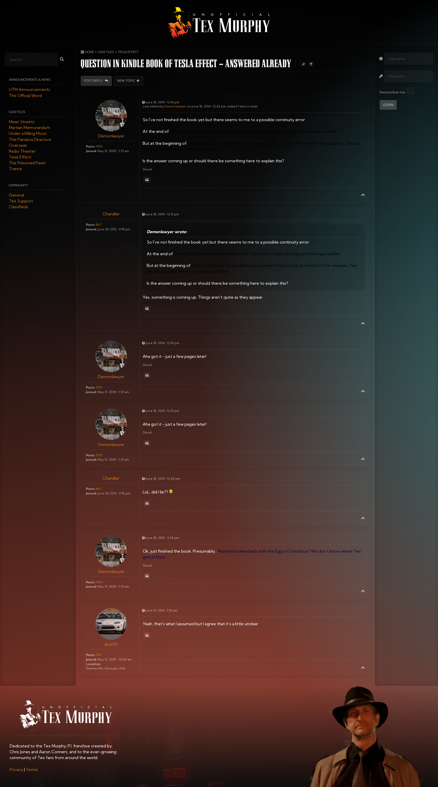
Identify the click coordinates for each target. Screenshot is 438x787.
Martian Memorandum (29, 127)
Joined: (91, 151)
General (16, 195)
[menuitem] (16, 769)
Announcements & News (30, 80)
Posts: (90, 146)
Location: (93, 664)
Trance (15, 168)
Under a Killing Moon (28, 133)
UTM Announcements (29, 89)
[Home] (219, 22)
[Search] (62, 60)
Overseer (18, 145)
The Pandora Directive (30, 139)
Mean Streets (21, 121)
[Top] (363, 194)
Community (18, 185)
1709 (99, 146)
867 (98, 225)
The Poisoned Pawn (27, 163)
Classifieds (18, 207)
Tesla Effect (20, 157)
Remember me (392, 92)
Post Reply (94, 81)
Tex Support (21, 201)
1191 (98, 655)
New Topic (126, 81)
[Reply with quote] (147, 180)
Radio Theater (22, 151)
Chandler (111, 213)
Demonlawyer (111, 135)
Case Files (17, 112)
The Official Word (25, 95)
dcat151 (111, 644)
